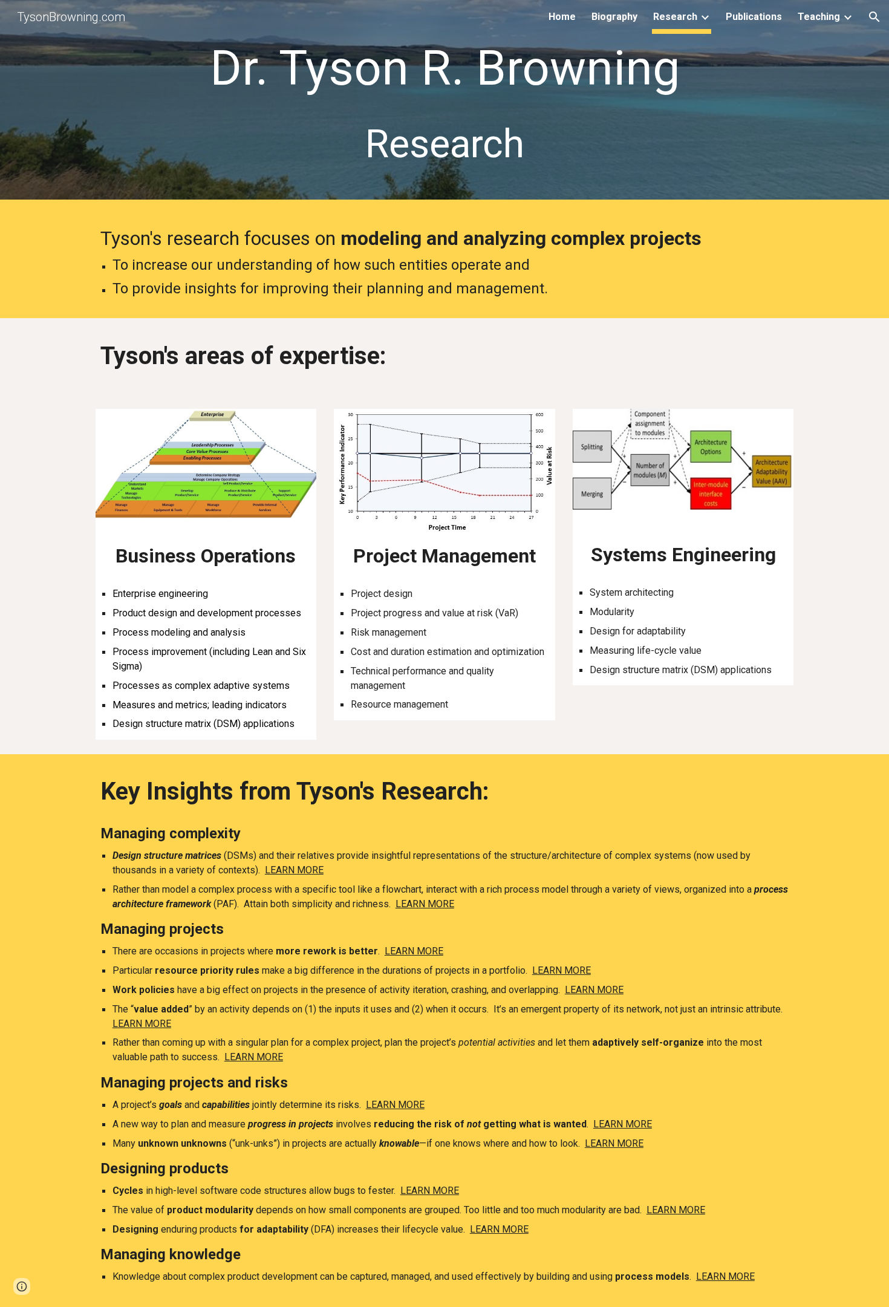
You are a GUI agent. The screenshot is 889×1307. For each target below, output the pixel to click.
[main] (444, 102)
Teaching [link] (819, 16)
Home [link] (562, 16)
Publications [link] (754, 16)
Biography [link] (614, 16)
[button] (874, 16)
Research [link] (675, 16)
